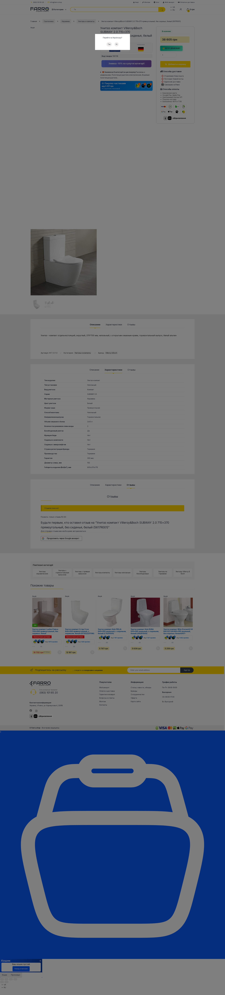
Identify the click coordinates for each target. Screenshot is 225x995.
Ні (116, 44)
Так (109, 44)
